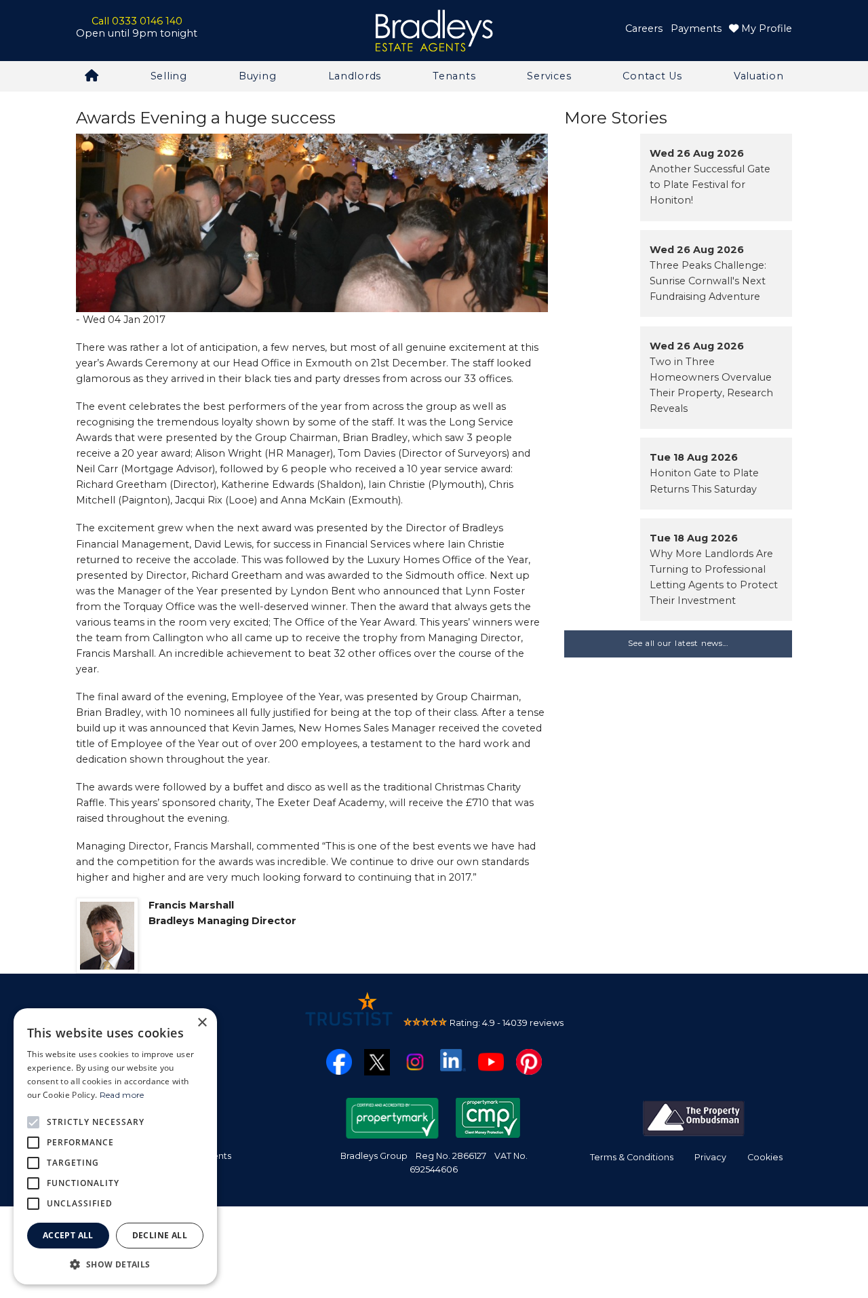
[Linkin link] (453, 1059)
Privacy (710, 1157)
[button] (115, 1264)
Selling (169, 76)
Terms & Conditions (631, 1157)
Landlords (354, 76)
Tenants (454, 76)
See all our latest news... (678, 643)
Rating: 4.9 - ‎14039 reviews (507, 1022)
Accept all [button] (68, 1235)
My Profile (765, 28)
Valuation (758, 76)
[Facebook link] (339, 1061)
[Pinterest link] (529, 1061)
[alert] (115, 1146)
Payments (696, 28)
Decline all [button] (159, 1235)
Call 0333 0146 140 (137, 21)
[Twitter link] (377, 1061)
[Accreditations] (693, 1117)
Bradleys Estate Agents (434, 30)
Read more (122, 1095)
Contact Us (652, 76)
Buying (257, 76)
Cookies (765, 1157)
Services (549, 76)
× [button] (202, 1023)
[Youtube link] (491, 1061)
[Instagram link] (415, 1061)
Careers (644, 28)
